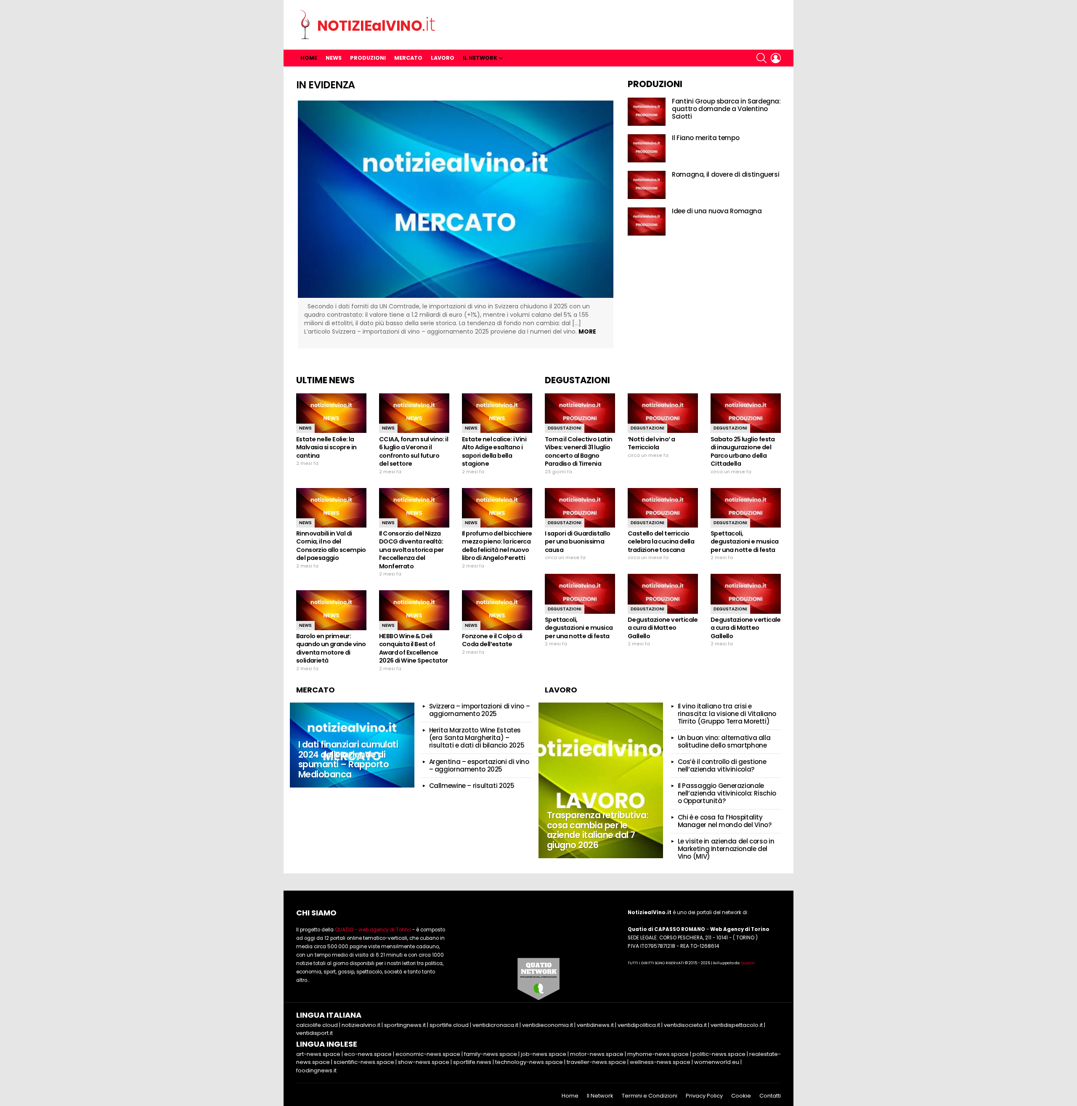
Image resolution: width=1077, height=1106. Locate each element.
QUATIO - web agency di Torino (373, 929)
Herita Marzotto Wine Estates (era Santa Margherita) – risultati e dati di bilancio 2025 (477, 738)
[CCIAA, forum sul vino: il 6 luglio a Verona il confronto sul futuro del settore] (414, 413)
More (587, 331)
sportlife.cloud (449, 1025)
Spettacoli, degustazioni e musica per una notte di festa (744, 541)
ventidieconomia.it (547, 1025)
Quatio (747, 962)
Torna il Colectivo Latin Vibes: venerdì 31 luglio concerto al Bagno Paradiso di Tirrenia (579, 451)
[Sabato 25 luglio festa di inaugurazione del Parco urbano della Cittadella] (746, 413)
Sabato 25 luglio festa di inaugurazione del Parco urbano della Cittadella (743, 451)
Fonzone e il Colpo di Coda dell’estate (492, 640)
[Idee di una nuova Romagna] (647, 221)
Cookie (741, 1096)
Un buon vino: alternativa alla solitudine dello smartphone (724, 741)
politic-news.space (718, 1054)
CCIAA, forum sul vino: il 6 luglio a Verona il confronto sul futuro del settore (413, 451)
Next (626, 224)
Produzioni (368, 57)
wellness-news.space (660, 1062)
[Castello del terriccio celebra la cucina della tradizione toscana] (663, 508)
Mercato (408, 57)
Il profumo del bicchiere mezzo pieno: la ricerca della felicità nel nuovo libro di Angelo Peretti (497, 545)
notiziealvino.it (361, 1025)
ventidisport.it (314, 1033)
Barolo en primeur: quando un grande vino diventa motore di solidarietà (331, 648)
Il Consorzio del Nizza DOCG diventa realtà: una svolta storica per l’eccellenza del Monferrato (411, 549)
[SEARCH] (761, 58)
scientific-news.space (364, 1062)
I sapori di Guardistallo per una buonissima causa (577, 541)
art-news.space (318, 1054)
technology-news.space (529, 1062)
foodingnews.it (316, 1070)
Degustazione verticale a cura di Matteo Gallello (663, 627)
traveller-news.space (596, 1062)
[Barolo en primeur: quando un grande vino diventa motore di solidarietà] (331, 610)
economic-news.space (427, 1054)
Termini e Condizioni (649, 1096)
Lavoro (442, 57)
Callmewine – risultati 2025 (472, 785)
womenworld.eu (716, 1062)
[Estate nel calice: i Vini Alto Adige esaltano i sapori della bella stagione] (497, 413)
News (334, 57)
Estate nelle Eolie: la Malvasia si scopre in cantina (326, 447)
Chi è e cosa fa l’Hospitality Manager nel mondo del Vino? (725, 821)
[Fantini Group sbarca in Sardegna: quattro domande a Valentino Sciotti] (647, 112)
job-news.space (543, 1054)
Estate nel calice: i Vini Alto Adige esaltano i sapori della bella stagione (494, 451)
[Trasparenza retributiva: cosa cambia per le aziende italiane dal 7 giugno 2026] (600, 780)
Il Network (480, 57)
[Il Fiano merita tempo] (647, 148)
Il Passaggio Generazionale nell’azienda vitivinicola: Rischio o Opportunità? (727, 793)
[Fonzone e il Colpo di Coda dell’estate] (497, 610)
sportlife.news (472, 1062)
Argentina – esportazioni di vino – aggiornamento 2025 (479, 765)
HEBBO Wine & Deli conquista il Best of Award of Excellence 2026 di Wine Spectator (413, 648)
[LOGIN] (776, 58)
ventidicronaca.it (495, 1025)
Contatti (770, 1096)
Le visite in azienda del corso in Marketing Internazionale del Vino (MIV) (726, 849)
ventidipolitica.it (639, 1025)
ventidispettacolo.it (737, 1025)
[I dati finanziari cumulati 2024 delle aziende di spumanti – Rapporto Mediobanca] (352, 745)
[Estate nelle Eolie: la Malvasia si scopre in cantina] (331, 413)
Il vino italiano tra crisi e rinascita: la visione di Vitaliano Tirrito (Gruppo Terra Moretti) (727, 714)
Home (308, 57)
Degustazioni (564, 428)
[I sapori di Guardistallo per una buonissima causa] (580, 508)
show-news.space (423, 1062)
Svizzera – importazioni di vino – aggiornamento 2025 (479, 710)
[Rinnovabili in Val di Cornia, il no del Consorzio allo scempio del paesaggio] (331, 508)
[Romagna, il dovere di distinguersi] (647, 185)
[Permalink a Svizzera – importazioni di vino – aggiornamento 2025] (455, 199)
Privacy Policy (704, 1096)
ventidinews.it (595, 1025)
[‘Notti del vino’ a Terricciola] (663, 413)
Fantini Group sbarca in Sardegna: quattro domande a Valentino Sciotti (726, 109)
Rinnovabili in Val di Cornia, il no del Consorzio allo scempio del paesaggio (331, 545)
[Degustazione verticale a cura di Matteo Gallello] (663, 593)
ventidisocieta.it (685, 1025)
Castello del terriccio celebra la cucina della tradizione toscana (661, 541)
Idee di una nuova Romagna (717, 211)
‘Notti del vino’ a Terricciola (651, 443)
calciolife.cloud (317, 1025)
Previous (285, 224)
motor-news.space (596, 1054)
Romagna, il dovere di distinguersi (725, 174)
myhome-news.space (658, 1054)
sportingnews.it (405, 1025)
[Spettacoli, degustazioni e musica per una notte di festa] (746, 508)
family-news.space (490, 1054)
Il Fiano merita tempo (705, 137)
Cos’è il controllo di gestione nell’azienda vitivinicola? (722, 765)
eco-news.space (368, 1054)
